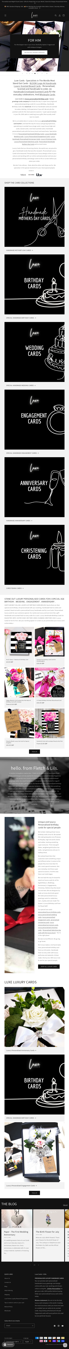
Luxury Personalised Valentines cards (26, 142)
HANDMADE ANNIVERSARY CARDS (18, 521)
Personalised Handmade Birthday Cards (31, 134)
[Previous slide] (22, 73)
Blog (5, 1286)
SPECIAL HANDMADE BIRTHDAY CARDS (20, 318)
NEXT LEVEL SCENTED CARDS (34, 53)
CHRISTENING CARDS (14, 588)
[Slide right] (38, 1265)
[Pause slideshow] (47, 73)
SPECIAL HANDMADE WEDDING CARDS (20, 385)
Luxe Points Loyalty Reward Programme (16, 1298)
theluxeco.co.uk (52, 1344)
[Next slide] (42, 73)
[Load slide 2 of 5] (29, 73)
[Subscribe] (32, 1326)
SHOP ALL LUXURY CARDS (49, 966)
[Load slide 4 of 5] (35, 73)
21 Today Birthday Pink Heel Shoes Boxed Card (49, 700)
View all (34, 751)
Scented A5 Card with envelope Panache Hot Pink (50, 741)
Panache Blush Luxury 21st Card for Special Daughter (17, 742)
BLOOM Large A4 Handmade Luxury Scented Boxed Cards (35, 84)
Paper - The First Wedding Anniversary (16, 1233)
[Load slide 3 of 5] (32, 73)
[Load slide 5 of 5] (37, 73)
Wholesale (7, 1310)
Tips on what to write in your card (14, 1302)
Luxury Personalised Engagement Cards (37, 136)
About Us (7, 1278)
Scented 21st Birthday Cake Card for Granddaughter (46, 660)
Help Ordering (8, 1290)
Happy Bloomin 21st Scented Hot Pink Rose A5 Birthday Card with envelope (18, 701)
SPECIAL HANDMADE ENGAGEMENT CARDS (21, 453)
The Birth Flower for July (47, 1231)
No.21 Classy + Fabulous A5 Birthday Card (17, 659)
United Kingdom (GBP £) (12, 1341)
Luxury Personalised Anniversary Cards (20, 1050)
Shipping (7, 1294)
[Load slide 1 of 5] (27, 73)
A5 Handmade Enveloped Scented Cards (33, 90)
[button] (5, 15)
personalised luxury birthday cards (49, 912)
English (27, 1341)
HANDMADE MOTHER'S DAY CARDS (18, 250)
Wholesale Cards (47, 94)
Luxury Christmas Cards (48, 139)
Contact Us (7, 1282)
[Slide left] (31, 1265)
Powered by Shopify (60, 1344)
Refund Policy (8, 1306)
